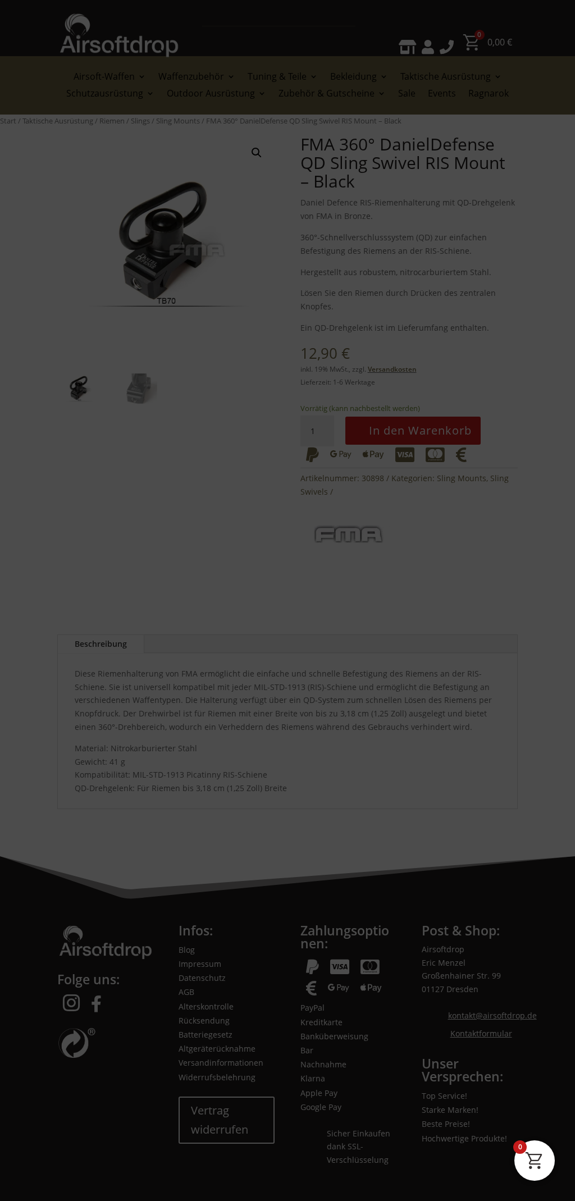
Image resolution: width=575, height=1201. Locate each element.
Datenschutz (94, 1179)
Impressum (137, 1179)
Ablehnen (407, 1148)
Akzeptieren (262, 1148)
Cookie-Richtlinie (43, 1179)
